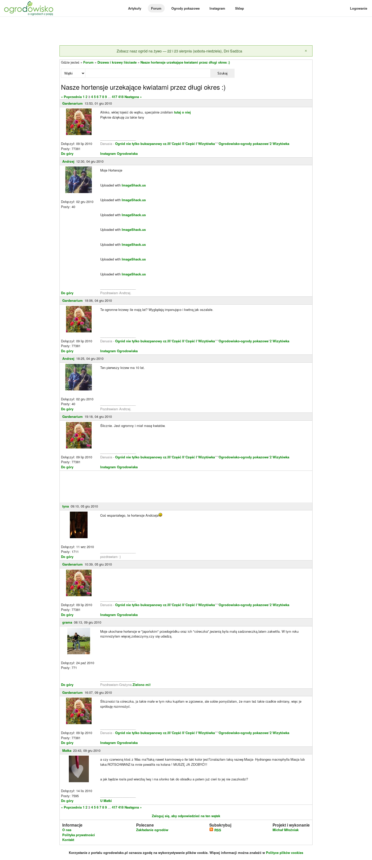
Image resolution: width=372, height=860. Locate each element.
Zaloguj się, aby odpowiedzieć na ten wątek (186, 815)
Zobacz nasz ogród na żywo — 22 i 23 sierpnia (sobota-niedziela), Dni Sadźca (179, 50)
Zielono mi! (142, 684)
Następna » (133, 96)
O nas (66, 829)
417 (114, 96)
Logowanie (358, 8)
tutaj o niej (182, 112)
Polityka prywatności (78, 834)
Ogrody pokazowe (185, 8)
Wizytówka (206, 143)
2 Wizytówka (279, 143)
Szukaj (222, 73)
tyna (65, 506)
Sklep (239, 8)
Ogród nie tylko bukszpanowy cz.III (143, 143)
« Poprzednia (71, 96)
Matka (66, 750)
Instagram (217, 8)
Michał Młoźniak (286, 829)
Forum (156, 8)
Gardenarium (72, 103)
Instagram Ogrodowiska (119, 153)
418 (120, 96)
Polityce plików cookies (284, 852)
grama (67, 622)
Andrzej (68, 161)
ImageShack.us (134, 185)
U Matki (106, 800)
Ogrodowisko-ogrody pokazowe (243, 143)
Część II (178, 143)
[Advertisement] (186, 31)
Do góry (67, 153)
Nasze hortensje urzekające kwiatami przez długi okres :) (185, 62)
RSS (217, 830)
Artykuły (134, 8)
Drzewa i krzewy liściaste (117, 62)
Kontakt (68, 839)
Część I (191, 143)
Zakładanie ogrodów (152, 829)
